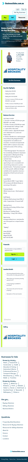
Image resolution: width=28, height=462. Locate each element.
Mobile (5, 378)
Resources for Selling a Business (13, 427)
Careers (5, 433)
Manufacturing (7, 376)
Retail (5, 362)
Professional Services (10, 371)
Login (18, 9)
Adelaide (20, 386)
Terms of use (12, 459)
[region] (14, 309)
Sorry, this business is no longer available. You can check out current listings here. (12, 36)
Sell (12, 17)
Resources (22, 17)
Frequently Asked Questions (11, 422)
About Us (5, 430)
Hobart (5, 388)
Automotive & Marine (9, 369)
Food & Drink (13, 362)
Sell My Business (19, 12)
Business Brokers (8, 408)
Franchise (13, 378)
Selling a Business (8, 406)
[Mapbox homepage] (7, 319)
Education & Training (9, 367)
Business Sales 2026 (22, 459)
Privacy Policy (4, 459)
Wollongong (7, 392)
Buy (5, 17)
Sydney (5, 383)
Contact (5, 436)
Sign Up (24, 9)
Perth (13, 386)
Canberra (16, 392)
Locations (6, 439)
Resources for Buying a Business (13, 425)
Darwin (12, 388)
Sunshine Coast (8, 390)
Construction (7, 365)
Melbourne (14, 383)
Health (16, 365)
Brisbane (6, 386)
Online (17, 376)
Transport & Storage (9, 373)
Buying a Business (8, 403)
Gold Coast (20, 388)
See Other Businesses (14, 80)
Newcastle (19, 390)
